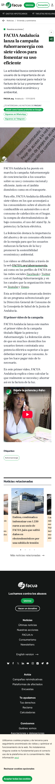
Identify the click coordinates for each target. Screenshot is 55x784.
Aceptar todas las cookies (17, 778)
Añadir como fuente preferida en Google (23, 109)
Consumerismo (27, 639)
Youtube (13, 287)
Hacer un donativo (27, 608)
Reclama (27, 707)
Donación (43, 5)
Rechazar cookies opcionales (19, 768)
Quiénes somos (27, 728)
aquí (17, 757)
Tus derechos (27, 702)
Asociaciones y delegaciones (27, 733)
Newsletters (27, 644)
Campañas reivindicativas (27, 679)
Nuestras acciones (27, 629)
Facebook (33, 274)
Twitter (45, 274)
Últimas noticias (27, 625)
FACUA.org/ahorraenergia (29, 265)
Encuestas (27, 689)
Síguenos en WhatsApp (15, 114)
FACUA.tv (27, 634)
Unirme (29, 5)
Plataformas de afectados (27, 684)
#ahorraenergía (11, 458)
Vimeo (25, 287)
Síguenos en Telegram (15, 119)
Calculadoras (27, 712)
